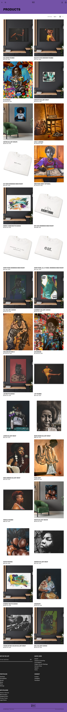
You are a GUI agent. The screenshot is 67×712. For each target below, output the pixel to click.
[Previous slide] (5, 38)
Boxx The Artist (10, 709)
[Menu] (2, 2)
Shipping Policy (4, 696)
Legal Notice (3, 700)
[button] (55, 16)
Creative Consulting (39, 660)
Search (36, 658)
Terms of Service (4, 692)
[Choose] (30, 53)
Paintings (2, 676)
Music (1, 682)
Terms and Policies (59, 709)
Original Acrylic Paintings (41, 664)
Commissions (37, 662)
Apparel (36, 668)
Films (1, 684)
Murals (2, 680)
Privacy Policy (4, 698)
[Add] (30, 95)
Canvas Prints (38, 666)
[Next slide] (30, 38)
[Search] (5, 2)
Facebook (37, 680)
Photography (3, 678)
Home (36, 669)
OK (31, 659)
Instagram (37, 678)
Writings (2, 686)
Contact (36, 676)
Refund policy (3, 694)
